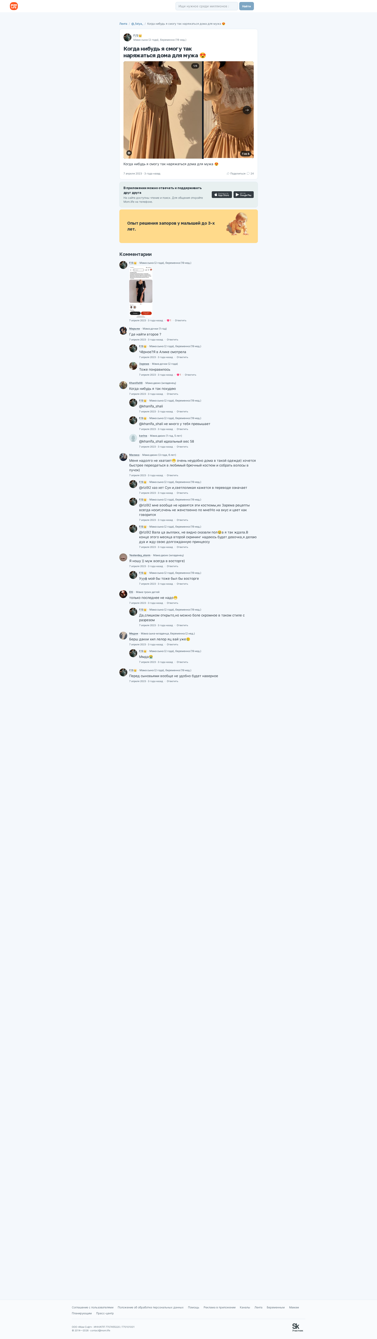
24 (252, 173)
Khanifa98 (136, 382)
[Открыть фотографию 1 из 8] (162, 110)
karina (143, 435)
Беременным (276, 1307)
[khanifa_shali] (123, 385)
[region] (188, 110)
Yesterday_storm (139, 555)
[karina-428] (133, 438)
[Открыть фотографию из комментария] (140, 292)
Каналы (245, 1307)
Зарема (144, 363)
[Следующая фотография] (247, 110)
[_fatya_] (123, 265)
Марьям (134, 328)
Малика (134, 454)
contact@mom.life (100, 1330)
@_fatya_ (137, 23)
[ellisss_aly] (123, 594)
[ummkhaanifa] (123, 331)
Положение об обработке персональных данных (151, 1307)
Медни (133, 633)
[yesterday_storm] (123, 557)
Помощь (193, 1307)
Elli (131, 592)
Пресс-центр (105, 1313)
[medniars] (123, 636)
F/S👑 (137, 35)
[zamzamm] (133, 366)
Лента (123, 23)
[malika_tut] (123, 457)
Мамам (294, 1307)
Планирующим (82, 1313)
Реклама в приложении (220, 1307)
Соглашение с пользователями (92, 1307)
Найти (246, 6)
